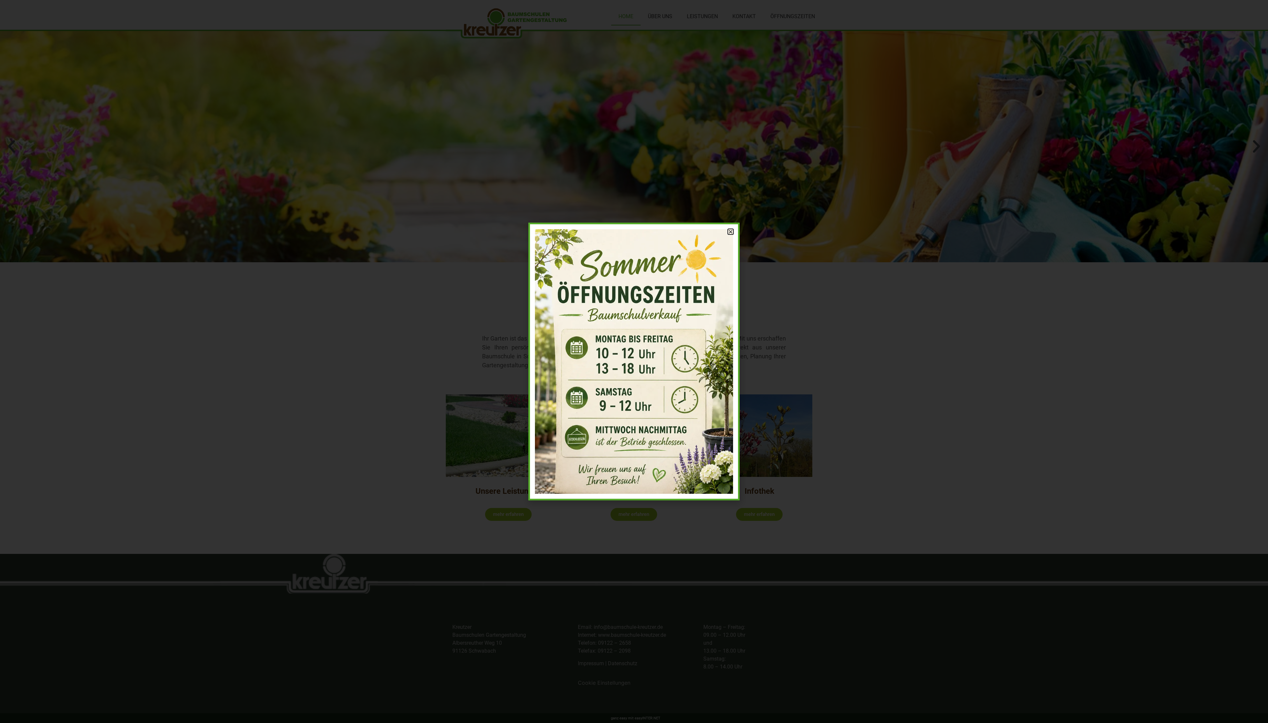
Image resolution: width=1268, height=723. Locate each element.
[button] (730, 231)
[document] (634, 361)
